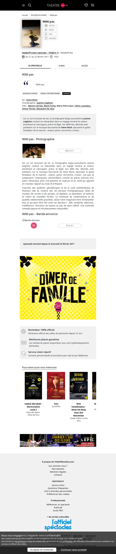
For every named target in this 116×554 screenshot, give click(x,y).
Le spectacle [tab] (35, 65)
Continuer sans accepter (74, 549)
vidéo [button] (70, 225)
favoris (52, 38)
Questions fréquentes (58, 488)
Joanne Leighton (45, 102)
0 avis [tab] (62, 65)
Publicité (58, 507)
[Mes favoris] (86, 5)
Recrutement (58, 468)
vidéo (51, 30)
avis (50, 34)
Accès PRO (58, 510)
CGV (46, 491)
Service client (58, 485)
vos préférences (65, 541)
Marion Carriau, (35, 105)
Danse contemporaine (50, 93)
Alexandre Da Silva (45, 108)
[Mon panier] (92, 5)
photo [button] (71, 151)
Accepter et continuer (41, 549)
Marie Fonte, (50, 105)
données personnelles (61, 491)
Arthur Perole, (29, 108)
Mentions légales (58, 471)
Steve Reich (31, 100)
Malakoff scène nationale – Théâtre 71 (40, 52)
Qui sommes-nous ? (58, 466)
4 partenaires (20, 541)
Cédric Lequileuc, (83, 105)
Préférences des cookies (58, 494)
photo (52, 25)
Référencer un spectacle (58, 504)
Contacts (58, 474)
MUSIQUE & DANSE (30, 93)
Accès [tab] (85, 65)
